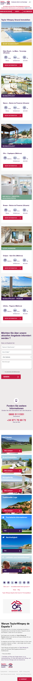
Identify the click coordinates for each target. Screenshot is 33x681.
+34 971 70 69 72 (16, 420)
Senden (6, 377)
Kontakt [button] (23, 679)
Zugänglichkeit (4, 671)
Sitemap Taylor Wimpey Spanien (23, 674)
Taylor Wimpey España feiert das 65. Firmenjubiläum (16, 593)
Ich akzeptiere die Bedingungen (12, 371)
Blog (19, 590)
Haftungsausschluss (13, 671)
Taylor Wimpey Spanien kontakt (8, 674)
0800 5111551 (28, 8)
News (14, 590)
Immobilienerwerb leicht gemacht (20, 586)
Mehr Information (11, 65)
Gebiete (17, 11)
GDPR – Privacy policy (24, 671)
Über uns (6, 586)
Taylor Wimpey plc (23, 647)
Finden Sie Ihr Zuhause (6, 11)
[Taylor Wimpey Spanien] (16, 3)
